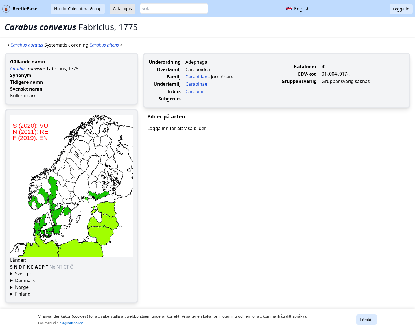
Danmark (25, 280)
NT (60, 267)
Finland (22, 294)
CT (67, 267)
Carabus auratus (27, 45)
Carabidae (196, 77)
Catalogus (122, 8)
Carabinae (196, 84)
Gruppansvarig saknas (346, 81)
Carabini (194, 91)
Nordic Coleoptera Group (78, 8)
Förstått (367, 319)
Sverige (23, 273)
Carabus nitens (104, 45)
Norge (22, 287)
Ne (52, 267)
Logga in (401, 9)
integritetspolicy (70, 323)
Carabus (18, 68)
